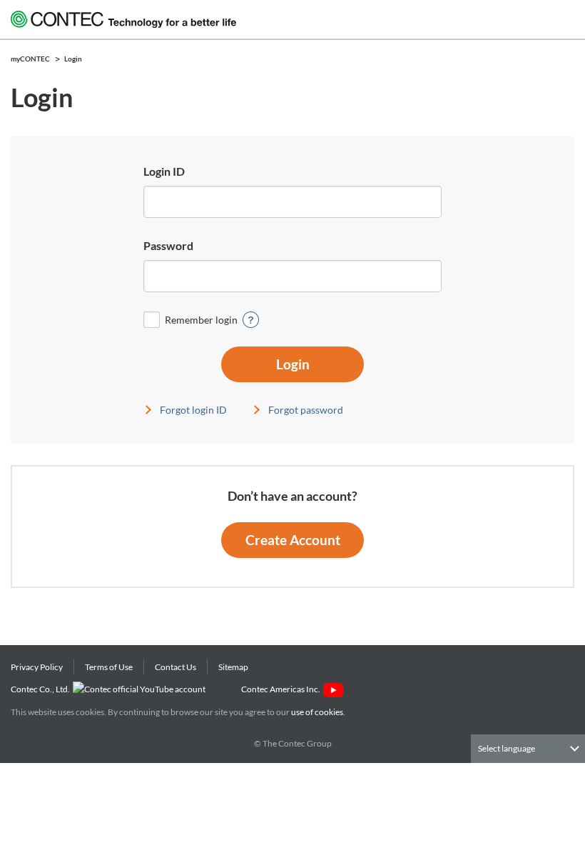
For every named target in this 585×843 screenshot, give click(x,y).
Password (168, 245)
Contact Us (175, 667)
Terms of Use (109, 667)
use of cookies (317, 712)
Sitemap (233, 667)
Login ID (164, 171)
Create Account (292, 540)
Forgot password (305, 410)
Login (293, 364)
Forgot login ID (193, 410)
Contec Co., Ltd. (42, 689)
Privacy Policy (37, 667)
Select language (506, 748)
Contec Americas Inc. (282, 689)
